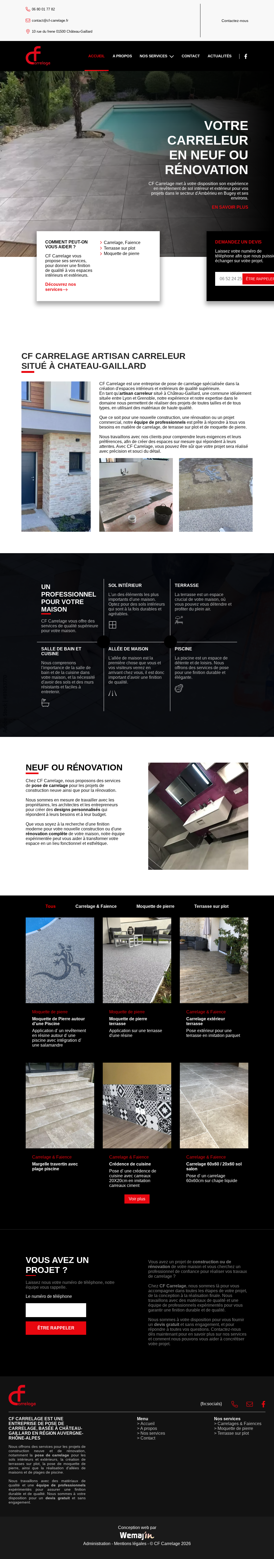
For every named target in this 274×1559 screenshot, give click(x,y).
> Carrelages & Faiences (237, 1423)
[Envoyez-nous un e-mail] (245, 1403)
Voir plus (137, 1199)
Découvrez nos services (60, 287)
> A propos (147, 1428)
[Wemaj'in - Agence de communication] (137, 1535)
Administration (97, 1543)
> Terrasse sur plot (231, 1433)
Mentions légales (130, 1543)
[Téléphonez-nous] (230, 1403)
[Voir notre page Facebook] (245, 56)
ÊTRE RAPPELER (55, 1328)
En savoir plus (230, 207)
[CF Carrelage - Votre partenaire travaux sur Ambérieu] (38, 64)
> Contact (146, 1438)
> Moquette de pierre (233, 1428)
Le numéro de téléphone (49, 1296)
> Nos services (151, 1433)
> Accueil (146, 1423)
